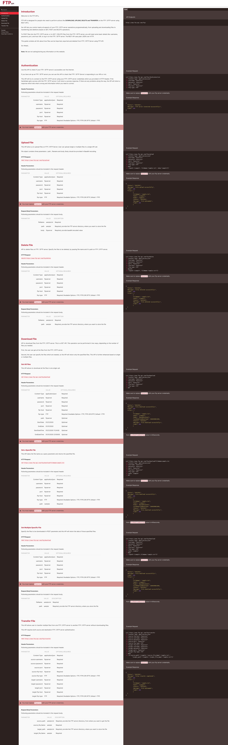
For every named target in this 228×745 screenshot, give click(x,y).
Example (3, 30)
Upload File (4, 18)
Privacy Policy (5, 32)
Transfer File (4, 25)
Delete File (4, 20)
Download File (5, 23)
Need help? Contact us (7, 34)
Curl (125, 9)
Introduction (4, 13)
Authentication (5, 15)
